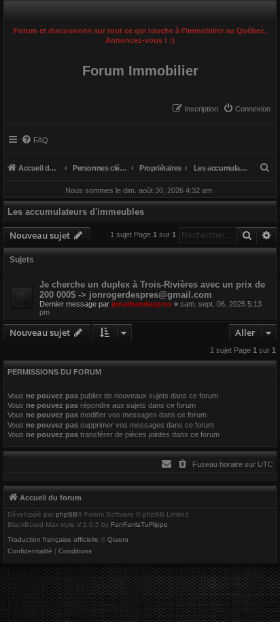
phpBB (66, 514)
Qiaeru (117, 539)
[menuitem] (246, 109)
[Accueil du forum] (140, 10)
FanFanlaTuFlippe (139, 524)
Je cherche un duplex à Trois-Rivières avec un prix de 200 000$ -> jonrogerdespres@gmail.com (152, 289)
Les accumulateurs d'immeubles (75, 212)
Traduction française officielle (53, 539)
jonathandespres (141, 304)
